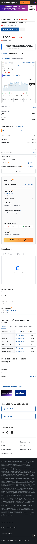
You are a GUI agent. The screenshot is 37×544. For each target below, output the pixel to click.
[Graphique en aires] (6, 63)
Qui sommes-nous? (25, 442)
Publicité (22, 445)
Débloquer (21, 335)
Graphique (13, 54)
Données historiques (17, 58)
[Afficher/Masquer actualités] (12, 63)
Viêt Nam (33, 376)
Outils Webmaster (6, 453)
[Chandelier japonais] (3, 63)
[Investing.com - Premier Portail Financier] (10, 2)
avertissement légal (6, 533)
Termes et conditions (7, 522)
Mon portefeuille (6, 449)
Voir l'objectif (30, 108)
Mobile (3, 445)
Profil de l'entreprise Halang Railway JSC (13, 360)
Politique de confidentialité (8, 528)
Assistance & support (26, 449)
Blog (2, 442)
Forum (21, 54)
